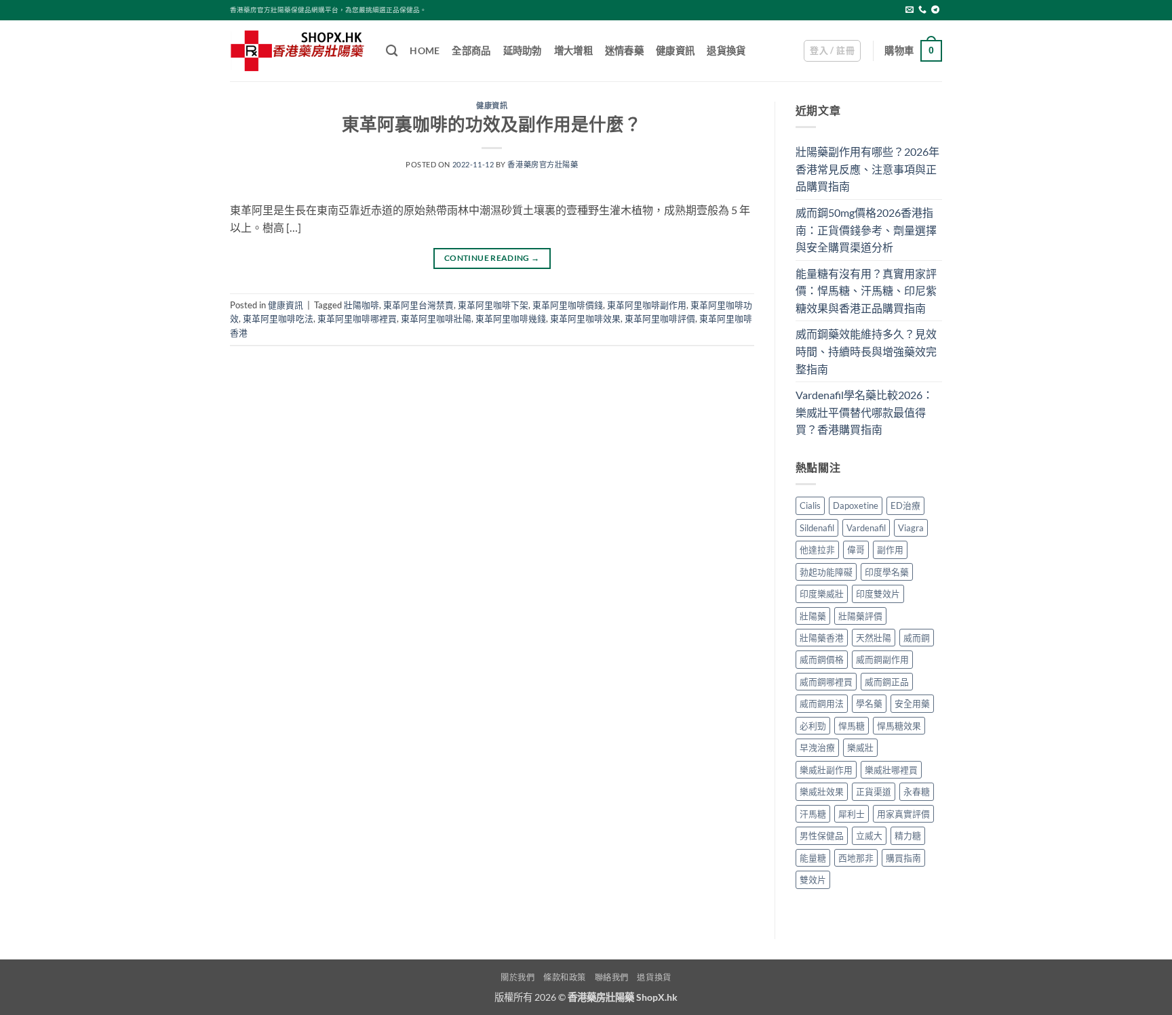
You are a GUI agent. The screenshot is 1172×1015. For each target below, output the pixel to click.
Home (425, 50)
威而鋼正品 (887, 681)
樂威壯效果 (822, 791)
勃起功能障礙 (826, 571)
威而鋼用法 (822, 703)
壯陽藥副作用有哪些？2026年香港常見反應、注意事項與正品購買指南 (867, 168)
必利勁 (813, 725)
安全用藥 (912, 703)
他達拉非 (817, 549)
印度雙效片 (878, 593)
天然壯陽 (873, 637)
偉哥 (856, 549)
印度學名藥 (887, 571)
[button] (832, 51)
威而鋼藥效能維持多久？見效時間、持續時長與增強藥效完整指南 (866, 351)
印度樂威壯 (822, 593)
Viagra (911, 527)
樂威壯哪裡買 (891, 769)
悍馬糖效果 (899, 725)
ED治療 (905, 505)
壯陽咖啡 (361, 304)
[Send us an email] (909, 10)
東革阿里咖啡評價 (660, 318)
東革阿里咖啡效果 (585, 318)
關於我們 (517, 977)
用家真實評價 (903, 813)
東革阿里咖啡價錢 (567, 304)
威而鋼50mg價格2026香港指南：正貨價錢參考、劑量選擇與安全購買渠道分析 (866, 229)
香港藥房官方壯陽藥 (542, 164)
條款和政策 (564, 977)
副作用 (890, 549)
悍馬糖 (851, 725)
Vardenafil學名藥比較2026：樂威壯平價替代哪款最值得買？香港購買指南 (864, 412)
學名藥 (869, 703)
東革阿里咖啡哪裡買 (357, 318)
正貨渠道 (873, 791)
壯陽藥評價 (860, 615)
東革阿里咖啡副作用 (646, 304)
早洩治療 (817, 747)
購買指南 (903, 857)
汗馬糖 (813, 813)
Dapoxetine (855, 505)
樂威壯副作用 (826, 769)
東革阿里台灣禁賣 (418, 304)
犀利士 (851, 813)
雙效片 (813, 879)
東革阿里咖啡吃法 (278, 318)
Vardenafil (866, 527)
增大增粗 (573, 50)
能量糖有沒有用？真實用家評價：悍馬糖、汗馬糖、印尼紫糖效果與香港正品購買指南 (866, 290)
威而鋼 (916, 637)
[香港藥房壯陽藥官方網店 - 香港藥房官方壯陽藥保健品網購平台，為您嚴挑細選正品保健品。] (298, 50)
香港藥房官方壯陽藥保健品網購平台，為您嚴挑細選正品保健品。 (328, 10)
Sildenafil (817, 527)
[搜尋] (391, 51)
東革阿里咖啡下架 (493, 304)
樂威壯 (860, 747)
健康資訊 (675, 50)
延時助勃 (522, 50)
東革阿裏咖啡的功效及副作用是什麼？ (492, 124)
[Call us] (922, 10)
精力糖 (908, 835)
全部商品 (471, 50)
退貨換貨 (726, 50)
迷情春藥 (624, 50)
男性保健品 (822, 835)
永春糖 (916, 791)
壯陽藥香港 (822, 637)
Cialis (810, 505)
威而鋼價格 (822, 659)
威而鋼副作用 (882, 659)
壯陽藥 (813, 615)
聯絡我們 (612, 977)
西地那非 (856, 857)
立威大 (869, 835)
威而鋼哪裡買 (826, 681)
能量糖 (813, 857)
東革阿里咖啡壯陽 (436, 318)
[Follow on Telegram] (935, 10)
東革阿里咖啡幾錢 (510, 318)
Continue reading (492, 258)
